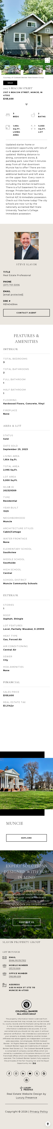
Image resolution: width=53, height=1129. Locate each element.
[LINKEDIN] (23, 1073)
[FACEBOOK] (9, 1073)
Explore (26, 838)
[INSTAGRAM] (16, 1073)
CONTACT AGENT (26, 313)
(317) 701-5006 (11, 285)
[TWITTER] (36, 1073)
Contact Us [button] (26, 922)
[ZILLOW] (26, 1080)
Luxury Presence (26, 1097)
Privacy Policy (39, 1111)
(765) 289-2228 (15, 976)
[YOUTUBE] (30, 1073)
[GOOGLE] (43, 1073)
